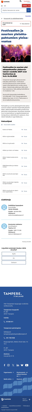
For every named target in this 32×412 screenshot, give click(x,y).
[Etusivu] (6, 1)
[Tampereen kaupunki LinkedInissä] (17, 365)
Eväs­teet (5, 405)
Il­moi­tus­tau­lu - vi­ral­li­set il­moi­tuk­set (22, 374)
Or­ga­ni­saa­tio (8, 372)
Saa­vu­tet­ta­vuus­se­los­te (15, 405)
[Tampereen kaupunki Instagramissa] (8, 365)
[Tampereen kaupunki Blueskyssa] (22, 365)
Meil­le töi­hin (8, 379)
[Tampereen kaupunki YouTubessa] (27, 365)
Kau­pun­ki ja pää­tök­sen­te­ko (13, 18)
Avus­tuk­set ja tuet (7, 23)
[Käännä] (20, 1)
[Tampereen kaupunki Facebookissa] (4, 365)
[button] (14, 254)
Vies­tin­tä (19, 379)
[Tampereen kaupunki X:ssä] (13, 365)
